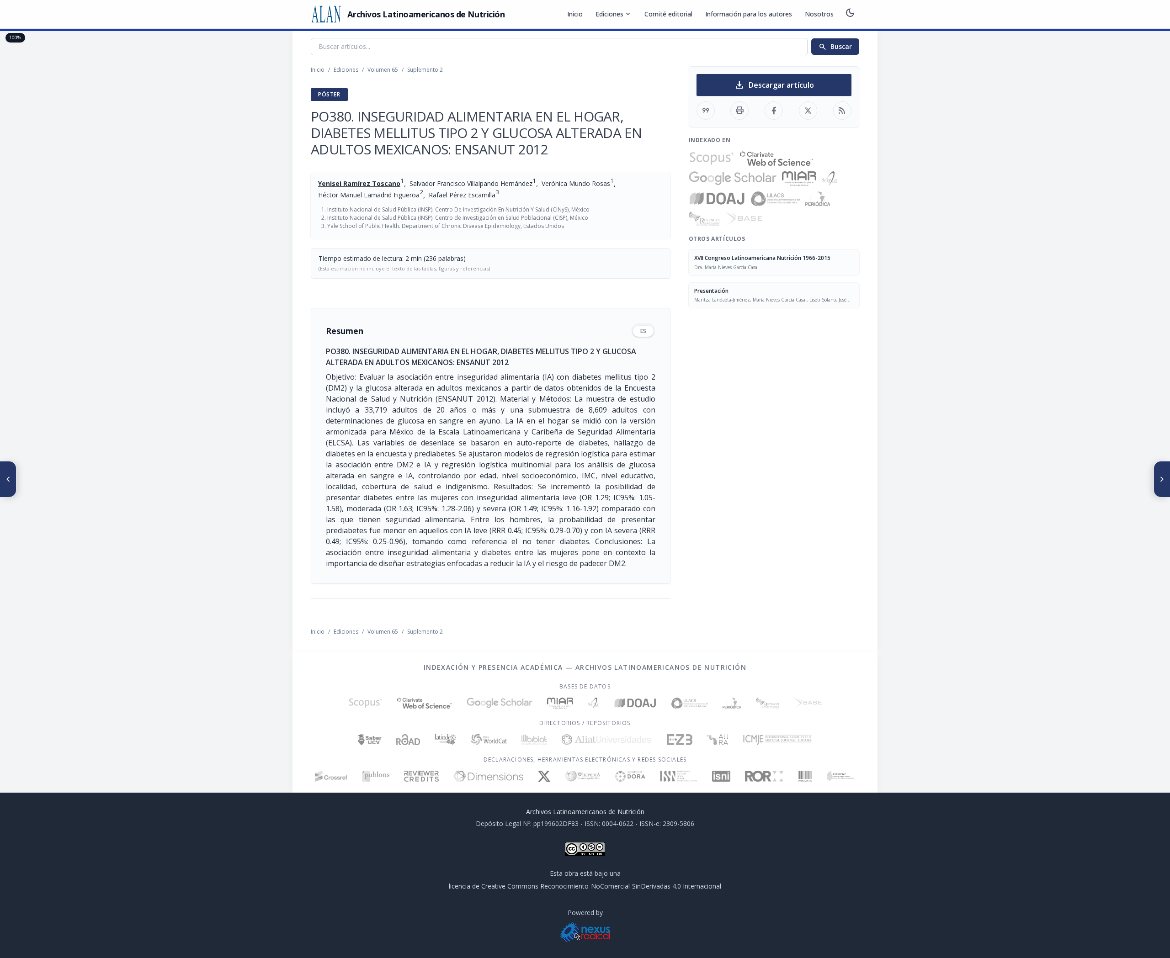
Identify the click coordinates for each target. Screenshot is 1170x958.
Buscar (835, 47)
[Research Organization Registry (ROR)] (764, 776)
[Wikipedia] (583, 776)
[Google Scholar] (732, 178)
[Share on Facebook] (774, 110)
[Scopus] (711, 158)
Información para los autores (748, 14)
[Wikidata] (804, 776)
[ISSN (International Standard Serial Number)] (678, 776)
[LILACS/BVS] (775, 198)
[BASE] (743, 219)
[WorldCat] (489, 739)
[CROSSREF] (331, 776)
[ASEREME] (840, 776)
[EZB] (679, 739)
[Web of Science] (776, 158)
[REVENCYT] (704, 219)
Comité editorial (668, 14)
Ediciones (614, 14)
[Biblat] (534, 739)
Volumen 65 (382, 70)
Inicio (575, 14)
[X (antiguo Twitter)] (544, 776)
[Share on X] (808, 110)
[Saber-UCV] (370, 739)
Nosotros (819, 14)
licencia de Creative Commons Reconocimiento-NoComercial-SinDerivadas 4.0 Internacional (585, 886)
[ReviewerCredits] (421, 776)
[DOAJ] (717, 198)
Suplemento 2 (425, 70)
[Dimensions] (488, 776)
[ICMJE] (778, 739)
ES (643, 331)
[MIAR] (799, 178)
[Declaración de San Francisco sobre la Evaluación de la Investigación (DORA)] (630, 776)
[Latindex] (445, 739)
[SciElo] (829, 178)
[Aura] (717, 739)
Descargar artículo (774, 85)
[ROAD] (408, 739)
